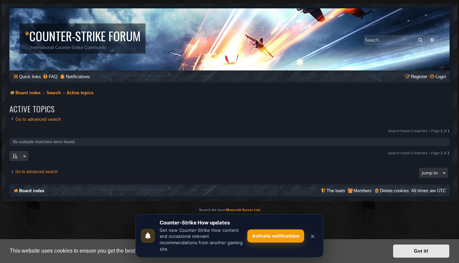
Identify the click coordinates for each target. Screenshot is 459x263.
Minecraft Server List (243, 210)
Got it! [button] (421, 251)
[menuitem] (50, 77)
